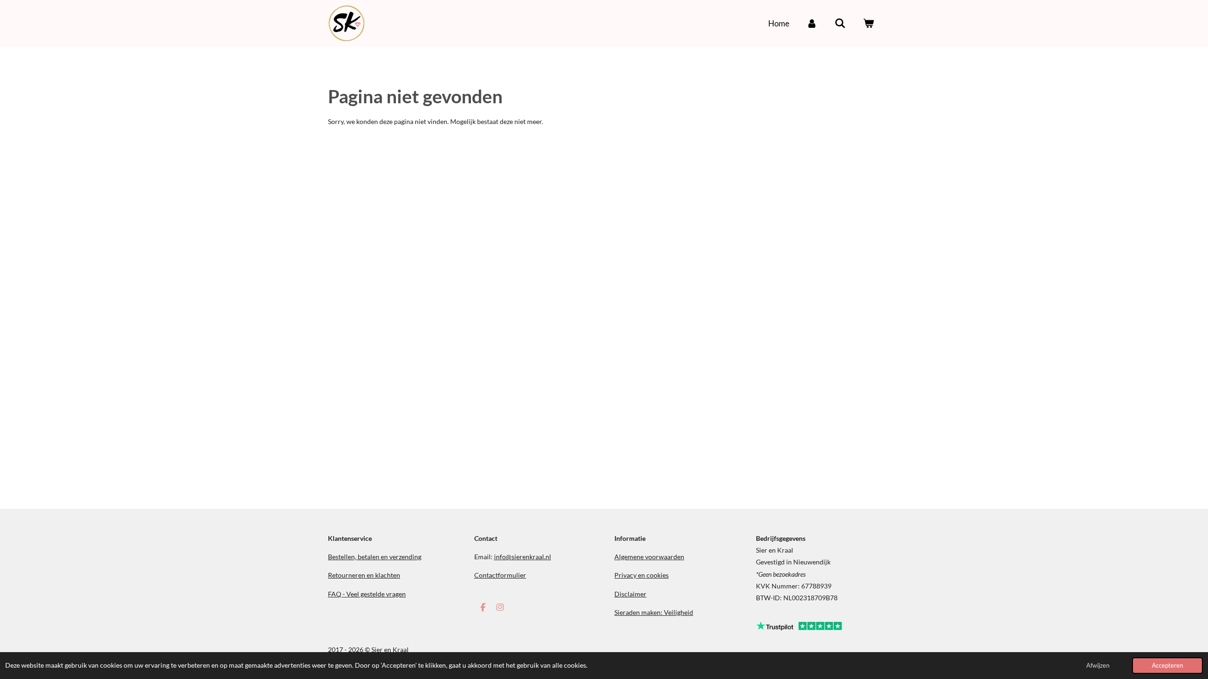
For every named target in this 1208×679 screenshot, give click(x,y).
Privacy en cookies (641, 575)
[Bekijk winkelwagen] (868, 23)
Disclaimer (630, 594)
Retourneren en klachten (364, 575)
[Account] (812, 23)
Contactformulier (500, 575)
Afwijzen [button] (1097, 665)
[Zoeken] (840, 23)
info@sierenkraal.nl (522, 557)
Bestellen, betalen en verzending (374, 557)
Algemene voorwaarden (649, 557)
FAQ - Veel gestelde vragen (367, 594)
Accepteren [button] (1167, 665)
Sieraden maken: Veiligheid (653, 612)
